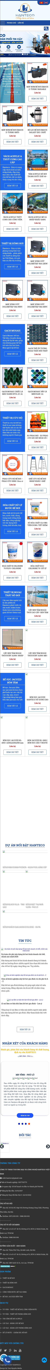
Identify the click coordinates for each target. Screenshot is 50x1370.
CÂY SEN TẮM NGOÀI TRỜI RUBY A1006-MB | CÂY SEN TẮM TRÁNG (37, 655)
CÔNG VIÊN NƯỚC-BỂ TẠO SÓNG (14, 1292)
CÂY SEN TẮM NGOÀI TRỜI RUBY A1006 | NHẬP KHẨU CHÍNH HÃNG (12, 655)
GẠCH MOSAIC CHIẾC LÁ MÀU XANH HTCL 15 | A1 (12, 392)
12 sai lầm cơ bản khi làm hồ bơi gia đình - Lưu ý (21, 1003)
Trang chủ (11, 23)
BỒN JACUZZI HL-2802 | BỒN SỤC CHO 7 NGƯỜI (37, 741)
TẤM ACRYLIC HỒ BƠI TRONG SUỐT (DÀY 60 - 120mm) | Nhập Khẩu (37, 176)
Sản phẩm (5, 1271)
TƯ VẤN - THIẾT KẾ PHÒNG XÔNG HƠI (16, 1314)
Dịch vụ (4, 1303)
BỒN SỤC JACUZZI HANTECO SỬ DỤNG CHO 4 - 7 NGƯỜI (37, 699)
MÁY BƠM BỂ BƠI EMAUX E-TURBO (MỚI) (12, 131)
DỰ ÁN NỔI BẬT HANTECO (25, 845)
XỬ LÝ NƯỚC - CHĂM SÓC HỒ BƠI (14, 1333)
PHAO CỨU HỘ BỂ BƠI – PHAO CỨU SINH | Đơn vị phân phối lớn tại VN (12, 481)
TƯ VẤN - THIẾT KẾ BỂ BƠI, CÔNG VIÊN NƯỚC (19, 1309)
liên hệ (21, 23)
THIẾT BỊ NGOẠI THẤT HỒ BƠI (12, 594)
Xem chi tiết (37, 98)
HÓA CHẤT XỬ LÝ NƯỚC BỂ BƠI (12, 506)
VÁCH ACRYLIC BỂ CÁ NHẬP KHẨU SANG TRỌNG (37, 219)
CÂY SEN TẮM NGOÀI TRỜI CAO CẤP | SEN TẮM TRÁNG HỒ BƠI (37, 612)
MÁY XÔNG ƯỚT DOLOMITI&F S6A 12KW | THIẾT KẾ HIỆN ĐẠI (37, 263)
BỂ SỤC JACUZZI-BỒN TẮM (12, 681)
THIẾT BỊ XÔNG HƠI (12, 243)
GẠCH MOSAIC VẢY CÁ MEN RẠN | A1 (37, 392)
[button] (2, 45)
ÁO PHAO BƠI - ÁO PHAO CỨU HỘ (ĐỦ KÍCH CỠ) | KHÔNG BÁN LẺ (37, 438)
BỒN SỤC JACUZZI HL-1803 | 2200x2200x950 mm (12, 741)
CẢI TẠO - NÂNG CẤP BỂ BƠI (13, 1323)
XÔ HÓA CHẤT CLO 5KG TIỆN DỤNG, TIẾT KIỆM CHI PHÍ (37, 525)
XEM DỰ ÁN (25, 1113)
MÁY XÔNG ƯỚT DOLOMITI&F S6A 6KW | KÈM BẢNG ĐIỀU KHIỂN (37, 306)
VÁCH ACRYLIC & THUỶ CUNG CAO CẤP (12, 159)
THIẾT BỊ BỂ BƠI (12, 69)
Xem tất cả (12, 92)
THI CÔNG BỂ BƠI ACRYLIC (12, 1319)
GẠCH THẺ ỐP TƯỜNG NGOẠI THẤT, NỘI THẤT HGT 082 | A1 (37, 350)
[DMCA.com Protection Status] (8, 1267)
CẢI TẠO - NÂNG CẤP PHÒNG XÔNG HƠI (17, 1328)
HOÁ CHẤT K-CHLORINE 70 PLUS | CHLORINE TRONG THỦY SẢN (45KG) (12, 568)
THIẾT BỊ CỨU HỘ (12, 417)
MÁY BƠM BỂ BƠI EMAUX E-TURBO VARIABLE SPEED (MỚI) (37, 89)
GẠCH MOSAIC (12, 330)
